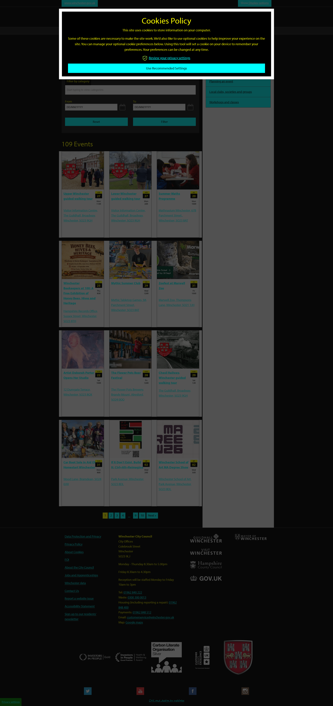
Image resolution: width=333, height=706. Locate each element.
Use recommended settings (166, 68)
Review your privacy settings (169, 58)
